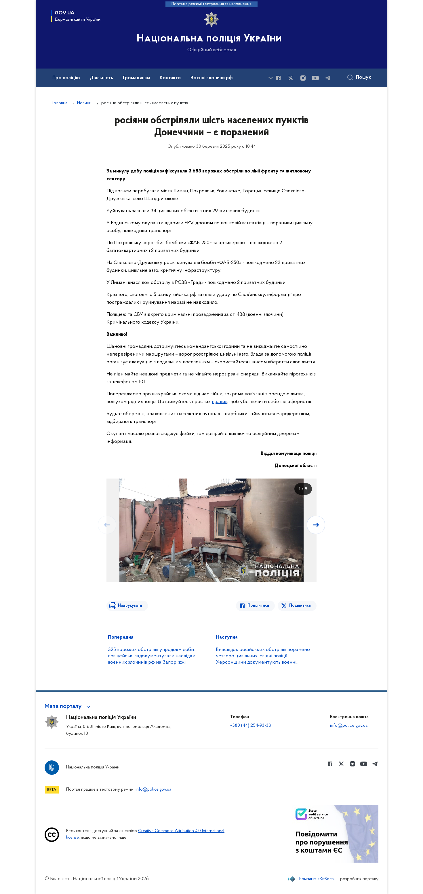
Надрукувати (130, 605)
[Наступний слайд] (316, 525)
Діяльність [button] (101, 78)
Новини (84, 103)
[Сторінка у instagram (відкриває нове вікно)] (303, 78)
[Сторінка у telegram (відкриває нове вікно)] (327, 78)
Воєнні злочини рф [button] (211, 78)
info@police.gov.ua (348, 725)
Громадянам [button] (136, 78)
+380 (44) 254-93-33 (250, 725)
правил (219, 402)
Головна (59, 103)
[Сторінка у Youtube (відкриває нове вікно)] (315, 78)
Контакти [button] (170, 78)
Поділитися (258, 605)
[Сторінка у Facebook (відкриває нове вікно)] (278, 78)
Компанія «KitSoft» (317, 879)
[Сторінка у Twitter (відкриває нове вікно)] (290, 78)
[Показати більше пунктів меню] (270, 78)
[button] (68, 706)
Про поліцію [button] (66, 78)
